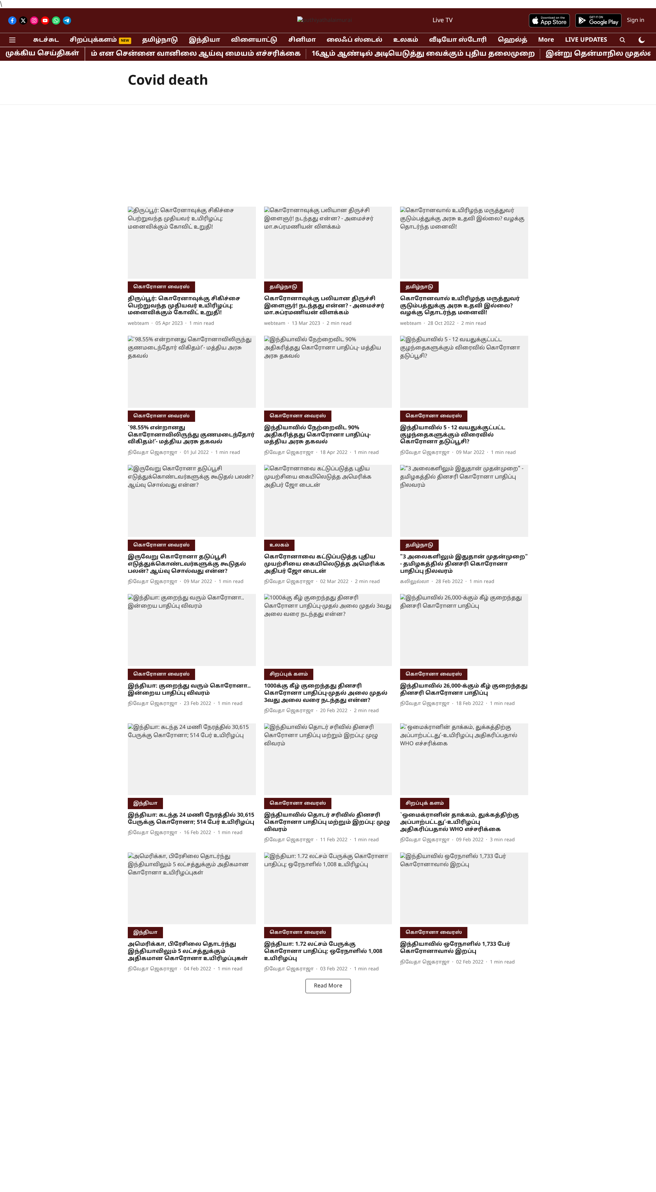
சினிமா (302, 40)
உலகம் (405, 40)
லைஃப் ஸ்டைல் (354, 40)
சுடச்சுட (46, 40)
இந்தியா (204, 40)
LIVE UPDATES (586, 40)
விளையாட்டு (254, 40)
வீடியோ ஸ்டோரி (458, 40)
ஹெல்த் (512, 40)
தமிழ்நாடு (160, 40)
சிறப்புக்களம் (93, 40)
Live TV (443, 21)
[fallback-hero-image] (192, 243)
